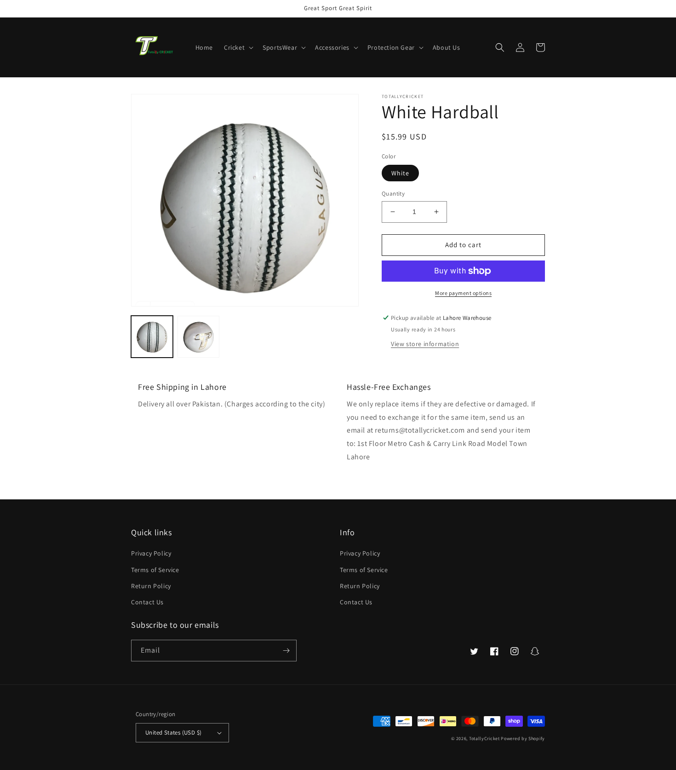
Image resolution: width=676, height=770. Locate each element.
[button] (237, 47)
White (400, 173)
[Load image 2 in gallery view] (198, 337)
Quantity (393, 193)
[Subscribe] (286, 650)
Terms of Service (155, 570)
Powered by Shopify (523, 738)
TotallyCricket (484, 738)
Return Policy (151, 586)
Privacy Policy (151, 553)
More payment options (463, 292)
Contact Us (147, 602)
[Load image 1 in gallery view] (152, 337)
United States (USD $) (173, 732)
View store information (425, 344)
